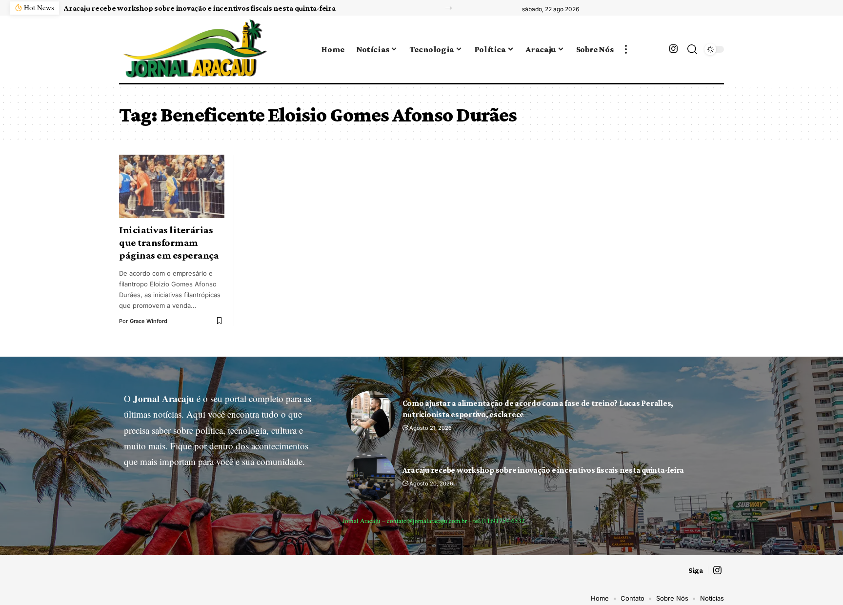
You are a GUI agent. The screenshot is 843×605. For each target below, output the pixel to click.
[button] (448, 8)
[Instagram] (673, 49)
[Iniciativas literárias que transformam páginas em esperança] (171, 186)
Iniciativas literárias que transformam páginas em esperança (169, 242)
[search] (692, 49)
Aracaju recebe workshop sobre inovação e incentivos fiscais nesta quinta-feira (200, 8)
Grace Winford (148, 321)
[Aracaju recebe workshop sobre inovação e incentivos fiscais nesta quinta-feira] (370, 476)
